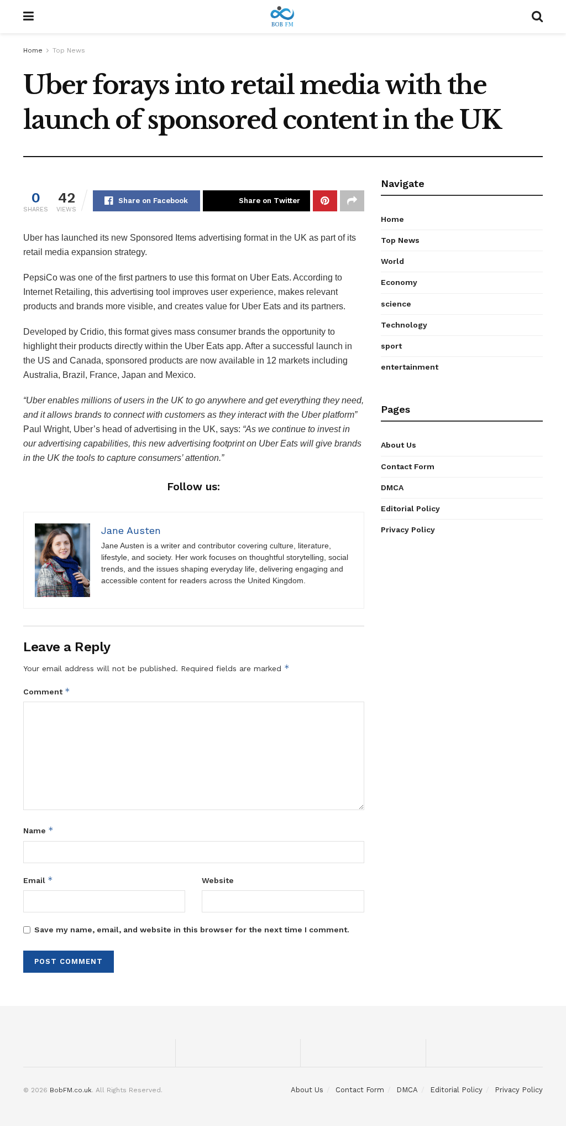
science (396, 303)
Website (218, 880)
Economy (399, 282)
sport (391, 345)
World (392, 261)
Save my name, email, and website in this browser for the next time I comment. (191, 929)
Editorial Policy (410, 508)
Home (33, 50)
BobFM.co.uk (71, 1090)
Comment (46, 691)
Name (38, 830)
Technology (404, 324)
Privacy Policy (408, 529)
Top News (69, 50)
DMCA (392, 487)
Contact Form (407, 466)
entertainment (409, 366)
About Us (398, 444)
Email (38, 880)
